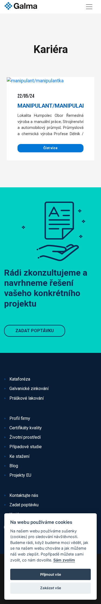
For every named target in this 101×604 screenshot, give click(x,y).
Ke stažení (19, 456)
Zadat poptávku (34, 330)
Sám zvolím (64, 560)
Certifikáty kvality (25, 427)
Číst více (50, 148)
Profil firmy (19, 418)
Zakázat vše (50, 588)
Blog (13, 465)
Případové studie (25, 446)
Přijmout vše (50, 574)
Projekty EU (20, 475)
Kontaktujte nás (23, 495)
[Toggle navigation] (89, 6)
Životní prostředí (25, 437)
